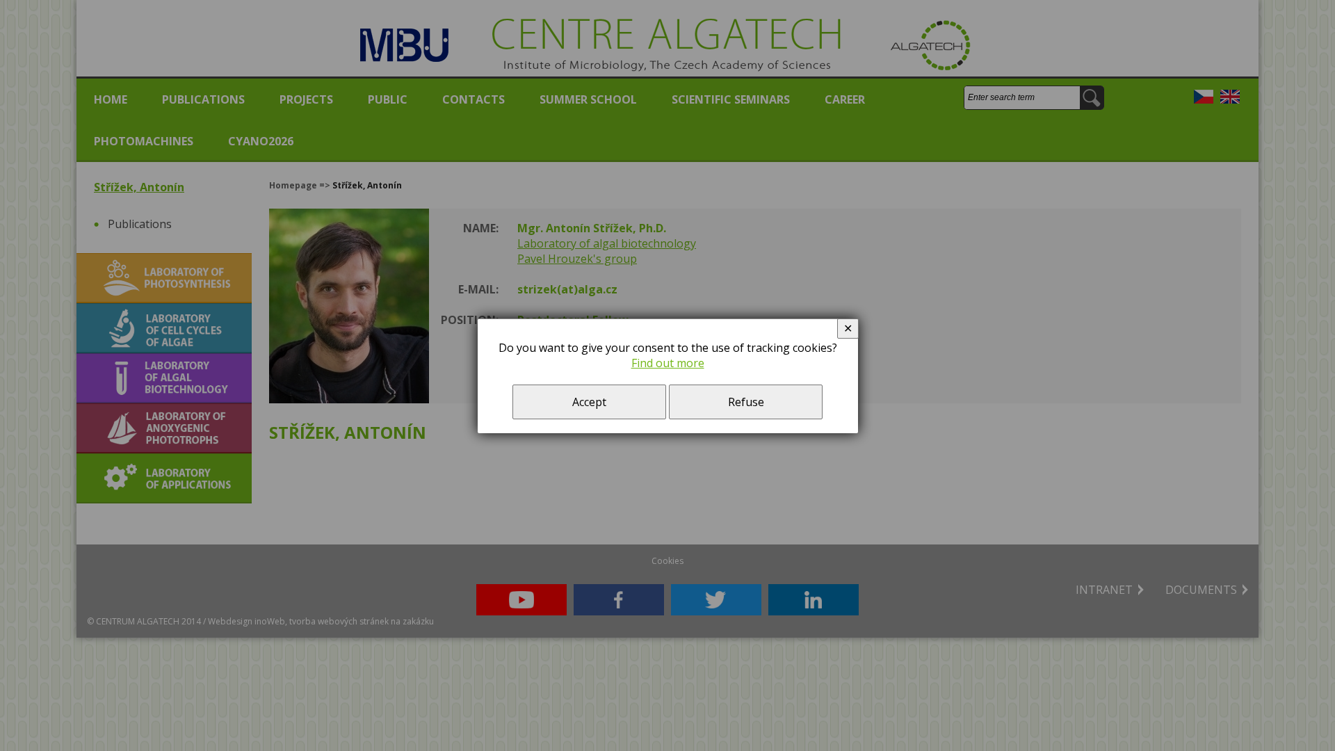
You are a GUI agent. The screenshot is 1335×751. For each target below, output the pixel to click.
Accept (589, 402)
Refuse (746, 402)
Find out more (667, 363)
